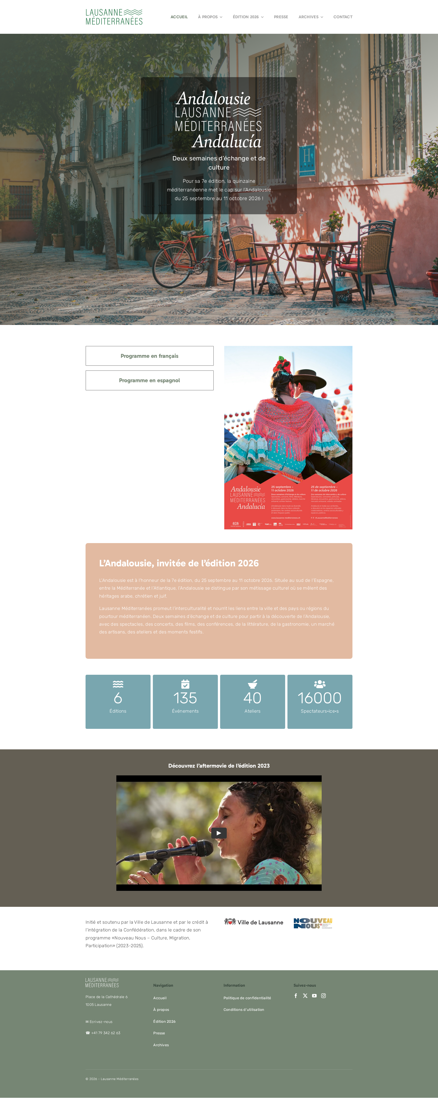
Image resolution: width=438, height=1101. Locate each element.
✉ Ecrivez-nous (99, 1022)
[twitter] (305, 996)
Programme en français (149, 355)
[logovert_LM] (114, 10)
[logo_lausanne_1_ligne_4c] (253, 920)
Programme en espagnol (149, 380)
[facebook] (296, 996)
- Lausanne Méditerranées (118, 1079)
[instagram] (323, 996)
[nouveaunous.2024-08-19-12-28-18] (313, 920)
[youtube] (314, 996)
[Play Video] (219, 833)
